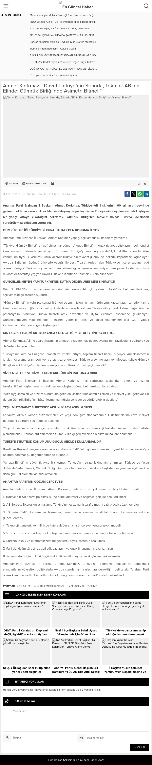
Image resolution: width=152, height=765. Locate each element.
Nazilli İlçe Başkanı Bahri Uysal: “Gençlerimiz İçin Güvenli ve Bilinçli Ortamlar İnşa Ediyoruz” (76, 634)
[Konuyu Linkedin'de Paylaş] (146, 194)
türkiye (92, 586)
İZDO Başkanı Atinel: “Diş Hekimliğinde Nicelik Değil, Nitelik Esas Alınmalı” (71, 21)
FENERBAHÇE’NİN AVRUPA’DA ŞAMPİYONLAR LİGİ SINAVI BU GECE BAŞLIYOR (75, 35)
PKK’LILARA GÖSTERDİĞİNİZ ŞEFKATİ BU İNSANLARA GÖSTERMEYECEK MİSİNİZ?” (77, 55)
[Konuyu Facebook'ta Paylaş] (127, 194)
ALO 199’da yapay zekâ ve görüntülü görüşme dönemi (59, 28)
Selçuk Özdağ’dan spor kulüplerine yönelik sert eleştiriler (26, 670)
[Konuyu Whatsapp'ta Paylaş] (140, 194)
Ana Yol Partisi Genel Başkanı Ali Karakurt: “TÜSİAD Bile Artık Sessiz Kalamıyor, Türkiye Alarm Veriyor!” (76, 672)
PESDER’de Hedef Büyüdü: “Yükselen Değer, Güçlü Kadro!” (62, 62)
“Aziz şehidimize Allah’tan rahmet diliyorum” (54, 75)
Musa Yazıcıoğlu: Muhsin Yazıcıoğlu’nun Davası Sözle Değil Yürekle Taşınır (70, 15)
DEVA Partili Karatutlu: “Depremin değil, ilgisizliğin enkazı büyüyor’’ (26, 632)
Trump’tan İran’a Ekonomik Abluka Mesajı (53, 48)
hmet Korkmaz (76, 586)
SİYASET (13, 183)
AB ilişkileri (24, 586)
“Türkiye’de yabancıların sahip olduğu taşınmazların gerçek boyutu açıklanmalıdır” (125, 634)
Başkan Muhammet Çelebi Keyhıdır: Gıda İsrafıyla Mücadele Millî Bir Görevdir (72, 42)
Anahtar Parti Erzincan (49, 586)
